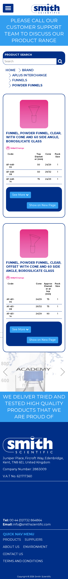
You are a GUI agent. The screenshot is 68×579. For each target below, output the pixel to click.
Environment (35, 547)
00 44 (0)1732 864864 (25, 520)
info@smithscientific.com (32, 524)
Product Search (18, 54)
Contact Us (13, 554)
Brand (28, 70)
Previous (6, 372)
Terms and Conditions (23, 561)
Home (10, 70)
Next (61, 372)
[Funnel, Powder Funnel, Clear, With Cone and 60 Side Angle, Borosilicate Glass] (34, 114)
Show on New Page (42, 205)
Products (12, 539)
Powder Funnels (27, 85)
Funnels (19, 80)
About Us (11, 547)
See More (19, 194)
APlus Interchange (29, 75)
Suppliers (33, 539)
